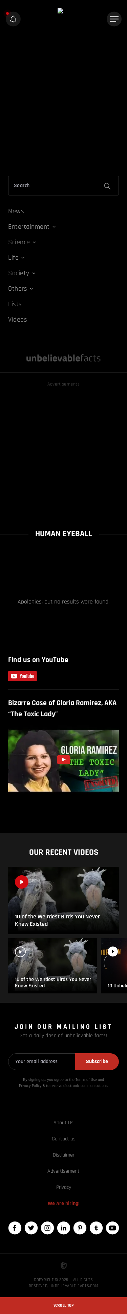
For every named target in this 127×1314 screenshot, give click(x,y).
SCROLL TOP (64, 1305)
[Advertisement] (63, 103)
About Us (63, 1122)
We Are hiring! (64, 1203)
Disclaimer (64, 1155)
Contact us (64, 1138)
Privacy (63, 1187)
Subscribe (97, 1061)
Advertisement (63, 1171)
